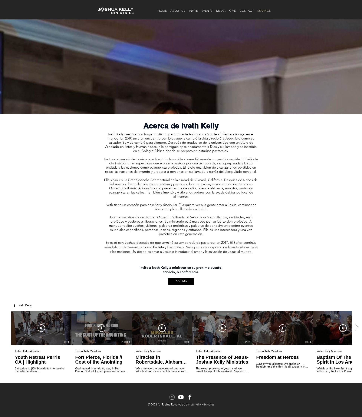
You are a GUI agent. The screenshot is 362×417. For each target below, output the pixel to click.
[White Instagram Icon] (172, 397)
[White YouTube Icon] (181, 397)
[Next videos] (357, 327)
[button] (23, 305)
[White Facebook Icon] (189, 397)
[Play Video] (41, 328)
